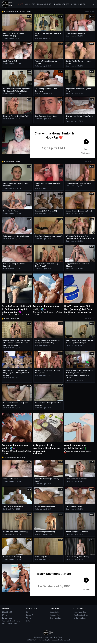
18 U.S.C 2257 (7, 612)
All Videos (30, 4)
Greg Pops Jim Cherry (81, 615)
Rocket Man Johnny (80, 618)
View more (89, 12)
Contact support (7, 618)
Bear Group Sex (44, 4)
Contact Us (29, 615)
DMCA (4, 615)
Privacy (28, 618)
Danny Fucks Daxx (80, 612)
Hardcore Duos (61, 4)
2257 (27, 612)
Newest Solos (54, 612)
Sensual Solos (78, 4)
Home (20, 4)
